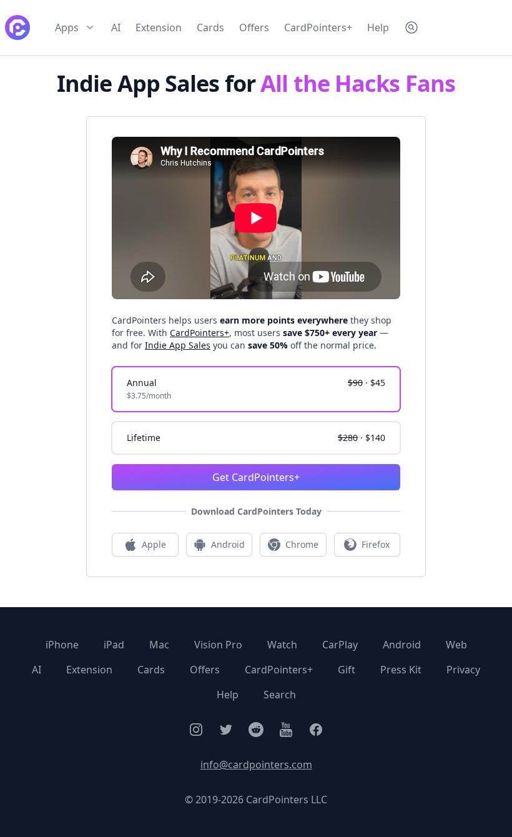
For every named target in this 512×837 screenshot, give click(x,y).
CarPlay (340, 644)
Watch (282, 644)
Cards (210, 27)
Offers (254, 27)
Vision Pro (218, 644)
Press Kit (400, 669)
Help (378, 27)
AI (116, 27)
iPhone (62, 644)
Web (456, 644)
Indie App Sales (177, 345)
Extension (158, 27)
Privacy (463, 669)
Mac (159, 644)
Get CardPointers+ (256, 477)
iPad (114, 644)
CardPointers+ (318, 27)
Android (402, 644)
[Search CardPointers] (411, 27)
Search (279, 694)
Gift (346, 669)
